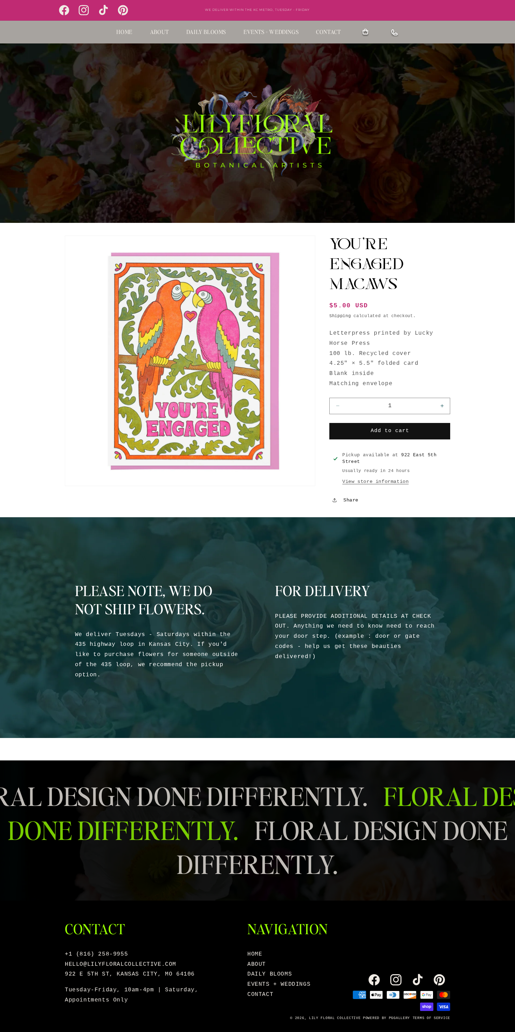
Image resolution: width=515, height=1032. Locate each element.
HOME (124, 31)
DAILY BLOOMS (206, 31)
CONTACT (328, 31)
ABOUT (159, 31)
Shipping (340, 316)
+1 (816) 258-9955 (96, 954)
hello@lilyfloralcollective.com (120, 964)
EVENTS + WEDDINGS (270, 31)
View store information (375, 481)
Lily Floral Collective (334, 1018)
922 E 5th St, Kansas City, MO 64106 (130, 974)
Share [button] (350, 500)
